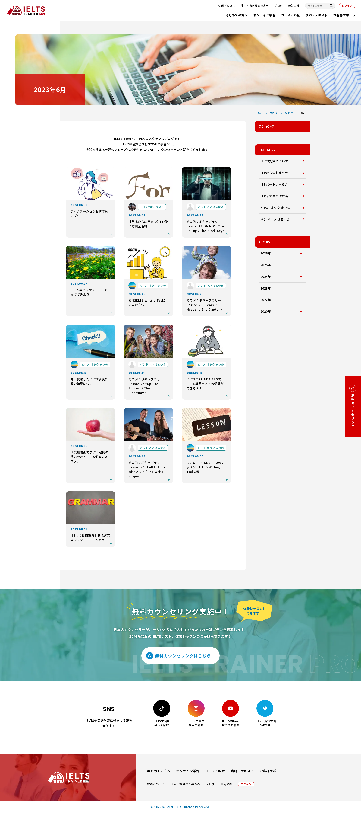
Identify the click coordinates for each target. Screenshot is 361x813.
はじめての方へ (237, 15)
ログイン (347, 5)
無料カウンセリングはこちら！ (185, 655)
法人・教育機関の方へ (185, 784)
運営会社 (226, 784)
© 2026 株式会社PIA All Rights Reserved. (180, 807)
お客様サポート (344, 15)
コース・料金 (290, 15)
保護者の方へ (156, 784)
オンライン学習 (264, 15)
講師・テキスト (317, 15)
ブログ (210, 784)
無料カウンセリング (352, 411)
